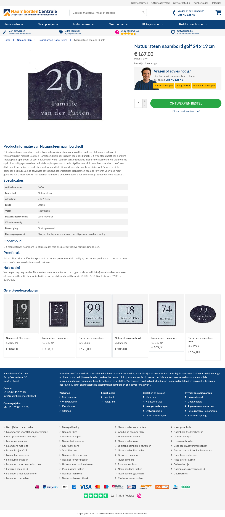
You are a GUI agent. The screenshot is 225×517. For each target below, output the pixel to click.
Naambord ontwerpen (186, 454)
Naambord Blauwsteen (18, 337)
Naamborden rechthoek (75, 478)
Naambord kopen (71, 436)
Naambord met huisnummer (22, 473)
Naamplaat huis (182, 427)
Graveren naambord (129, 454)
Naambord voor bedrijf (75, 459)
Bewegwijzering (71, 427)
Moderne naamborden (130, 478)
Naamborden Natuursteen (53, 39)
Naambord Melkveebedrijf (188, 431)
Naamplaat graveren (73, 441)
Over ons (151, 396)
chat (190, 75)
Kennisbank (68, 406)
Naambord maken (128, 441)
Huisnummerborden (129, 436)
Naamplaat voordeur (17, 454)
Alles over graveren (184, 459)
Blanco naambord (127, 464)
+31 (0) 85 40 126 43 (92, 275)
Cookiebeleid (195, 401)
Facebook (109, 396)
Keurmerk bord (70, 445)
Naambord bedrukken (130, 468)
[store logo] (30, 12)
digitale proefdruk (35, 262)
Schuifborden (69, 450)
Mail (183, 75)
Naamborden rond (72, 473)
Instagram (109, 401)
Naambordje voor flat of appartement (26, 431)
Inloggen (216, 2)
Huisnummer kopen (17, 459)
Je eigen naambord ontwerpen (134, 445)
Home (7, 39)
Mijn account (69, 396)
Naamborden (24, 39)
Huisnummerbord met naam (77, 464)
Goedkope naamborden (131, 431)
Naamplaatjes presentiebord (189, 468)
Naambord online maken (131, 450)
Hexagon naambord (17, 468)
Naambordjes (69, 431)
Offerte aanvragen (156, 415)
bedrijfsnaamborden (87, 377)
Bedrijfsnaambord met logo (21, 436)
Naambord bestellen (17, 478)
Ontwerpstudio (181, 2)
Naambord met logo (17, 445)
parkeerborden (107, 377)
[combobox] (108, 12)
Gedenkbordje (181, 464)
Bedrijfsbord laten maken (20, 427)
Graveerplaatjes (182, 436)
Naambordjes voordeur (75, 454)
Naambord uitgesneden (131, 473)
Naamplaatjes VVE (16, 450)
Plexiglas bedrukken (73, 468)
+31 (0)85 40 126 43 (15, 392)
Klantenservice (139, 2)
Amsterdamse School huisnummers (193, 450)
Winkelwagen (201, 2)
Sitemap (66, 410)
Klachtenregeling (197, 415)
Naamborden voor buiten (132, 427)
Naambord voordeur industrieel (23, 464)
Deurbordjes (181, 473)
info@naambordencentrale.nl (20, 395)
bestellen (120, 380)
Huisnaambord (126, 459)
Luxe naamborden (183, 441)
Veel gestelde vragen (157, 406)
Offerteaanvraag (160, 2)
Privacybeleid (195, 396)
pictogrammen (128, 377)
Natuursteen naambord (55, 337)
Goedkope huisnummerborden (190, 445)
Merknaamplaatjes (16, 441)
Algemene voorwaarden (201, 406)
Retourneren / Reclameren (202, 410)
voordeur (187, 373)
